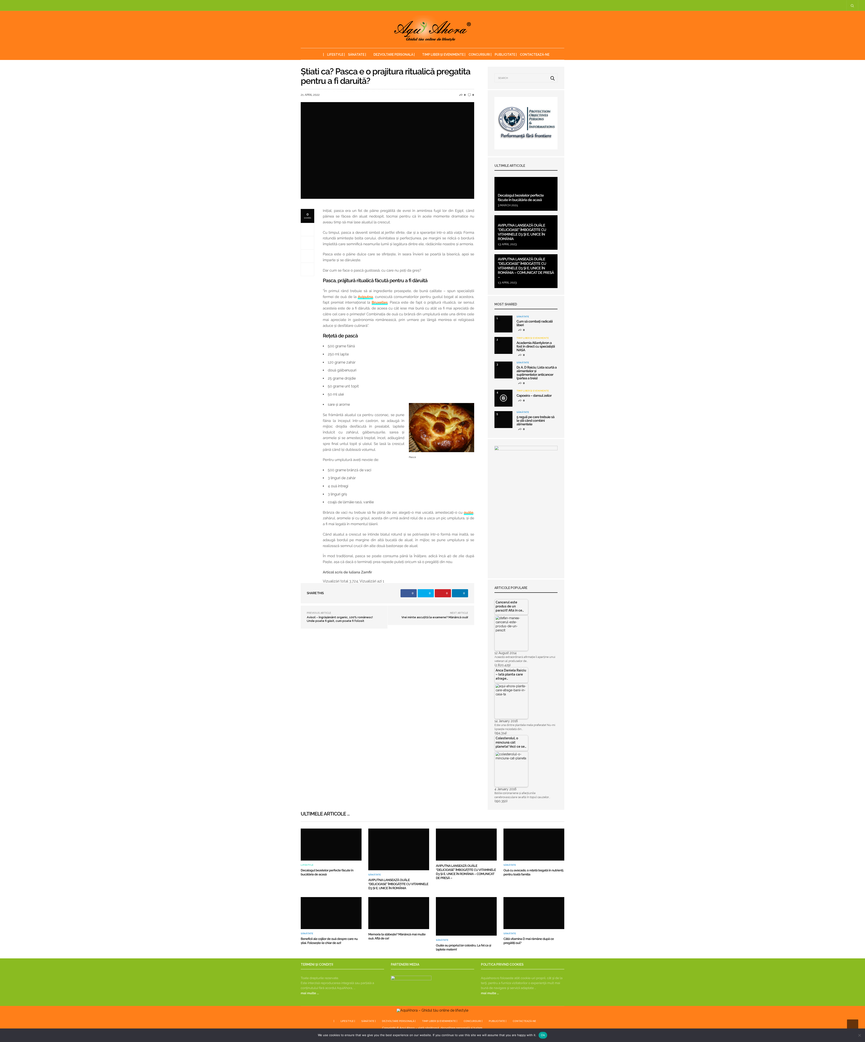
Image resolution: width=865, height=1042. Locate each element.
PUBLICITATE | (506, 54)
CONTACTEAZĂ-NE (534, 54)
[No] (859, 1035)
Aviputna (365, 297)
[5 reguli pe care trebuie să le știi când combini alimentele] (503, 419)
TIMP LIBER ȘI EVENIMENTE (533, 338)
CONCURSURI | (480, 54)
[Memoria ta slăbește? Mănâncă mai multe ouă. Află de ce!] (398, 913)
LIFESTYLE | (336, 54)
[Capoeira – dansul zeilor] (503, 398)
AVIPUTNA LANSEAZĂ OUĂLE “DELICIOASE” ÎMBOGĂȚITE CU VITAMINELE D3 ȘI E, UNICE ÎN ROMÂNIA (522, 232)
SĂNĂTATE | (357, 54)
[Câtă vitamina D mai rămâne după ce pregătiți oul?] (533, 913)
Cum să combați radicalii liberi (535, 323)
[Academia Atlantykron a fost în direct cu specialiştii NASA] (503, 345)
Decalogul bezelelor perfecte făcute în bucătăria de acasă (521, 197)
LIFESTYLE (307, 865)
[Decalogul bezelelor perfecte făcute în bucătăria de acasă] (331, 845)
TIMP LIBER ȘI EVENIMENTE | (443, 54)
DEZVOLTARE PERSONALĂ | (394, 54)
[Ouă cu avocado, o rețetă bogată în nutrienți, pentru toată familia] (533, 845)
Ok (543, 1035)
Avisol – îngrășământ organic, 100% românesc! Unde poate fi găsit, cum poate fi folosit (340, 619)
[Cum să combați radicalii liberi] (503, 324)
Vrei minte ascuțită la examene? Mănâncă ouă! (434, 617)
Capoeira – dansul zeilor (534, 396)
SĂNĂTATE (523, 317)
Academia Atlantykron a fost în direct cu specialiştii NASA (536, 346)
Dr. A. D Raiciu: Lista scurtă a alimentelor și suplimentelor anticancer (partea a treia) (537, 372)
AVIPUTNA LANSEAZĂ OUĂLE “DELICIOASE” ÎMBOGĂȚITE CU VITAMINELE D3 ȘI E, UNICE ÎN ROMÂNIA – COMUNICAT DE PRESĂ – (526, 268)
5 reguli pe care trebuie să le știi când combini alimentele (535, 420)
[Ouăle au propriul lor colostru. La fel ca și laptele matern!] (466, 916)
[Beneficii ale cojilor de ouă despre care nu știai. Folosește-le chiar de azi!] (331, 913)
